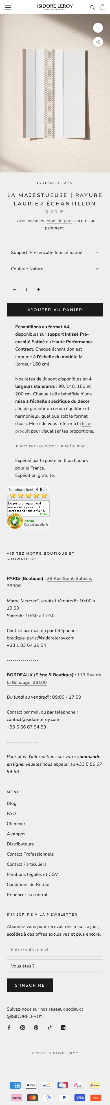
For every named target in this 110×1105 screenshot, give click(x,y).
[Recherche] (92, 7)
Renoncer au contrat (27, 895)
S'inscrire (30, 985)
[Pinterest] (36, 1027)
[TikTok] (49, 1027)
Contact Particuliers (27, 864)
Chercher (16, 824)
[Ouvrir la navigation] (8, 7)
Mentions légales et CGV (32, 874)
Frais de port (59, 221)
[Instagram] (22, 1027)
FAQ (11, 814)
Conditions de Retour (28, 885)
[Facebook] (9, 1027)
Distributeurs (20, 844)
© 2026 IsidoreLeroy (55, 1053)
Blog (11, 803)
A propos (16, 834)
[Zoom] (98, 28)
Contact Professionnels (30, 854)
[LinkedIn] (63, 1027)
